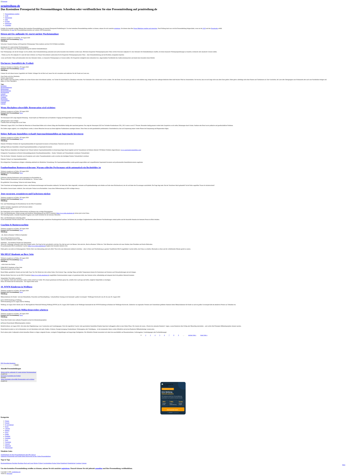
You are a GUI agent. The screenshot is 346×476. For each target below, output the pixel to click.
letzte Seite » (204, 335)
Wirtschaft (8, 446)
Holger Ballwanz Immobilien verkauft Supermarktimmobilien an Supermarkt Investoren (42, 134)
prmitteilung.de (10, 5)
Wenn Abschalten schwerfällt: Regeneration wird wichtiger (28, 107)
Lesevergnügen (5, 100)
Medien (7, 430)
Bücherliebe (4, 99)
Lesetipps (3, 97)
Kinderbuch (64, 463)
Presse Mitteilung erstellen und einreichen (145, 28)
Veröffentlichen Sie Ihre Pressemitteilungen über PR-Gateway (18, 454)
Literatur (21, 68)
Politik (7, 434)
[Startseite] (4, 1)
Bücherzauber (5, 89)
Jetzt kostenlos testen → (173, 410)
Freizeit (7, 423)
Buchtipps (3, 86)
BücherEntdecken (6, 91)
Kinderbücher (72, 463)
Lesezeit (3, 94)
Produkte (7, 436)
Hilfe (6, 19)
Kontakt (7, 21)
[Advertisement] (55, 349)
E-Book (40, 463)
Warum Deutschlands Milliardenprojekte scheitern (24, 310)
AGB (6, 16)
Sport (6, 440)
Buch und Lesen (28, 463)
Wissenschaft (8, 447)
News (21, 39)
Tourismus (8, 442)
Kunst (6, 426)
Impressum (8, 23)
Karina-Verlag (56, 463)
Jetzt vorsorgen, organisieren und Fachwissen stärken (25, 194)
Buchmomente (5, 92)
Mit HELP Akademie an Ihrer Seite (17, 254)
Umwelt (7, 444)
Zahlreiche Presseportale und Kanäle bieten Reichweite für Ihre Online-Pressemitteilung (26, 456)
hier (13, 30)
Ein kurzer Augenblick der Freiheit (17, 63)
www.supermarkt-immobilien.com (131, 150)
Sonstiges (7, 438)
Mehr (343, 465)
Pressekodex (214, 28)
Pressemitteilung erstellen (12, 14)
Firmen (7, 421)
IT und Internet (9, 425)
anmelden (98, 468)
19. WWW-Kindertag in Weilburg (16, 287)
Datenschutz (8, 17)
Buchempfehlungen (6, 87)
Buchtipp (14, 463)
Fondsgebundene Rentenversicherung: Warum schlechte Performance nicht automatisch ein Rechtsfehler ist (51, 167)
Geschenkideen (47, 463)
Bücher (36, 463)
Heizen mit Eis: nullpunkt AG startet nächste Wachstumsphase (30, 34)
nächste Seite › (192, 335)
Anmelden (8, 25)
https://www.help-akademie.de (65, 213)
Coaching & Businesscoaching (14, 225)
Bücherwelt (4, 95)
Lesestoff (3, 102)
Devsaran (9, 473)
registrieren (117, 28)
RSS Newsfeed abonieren (8, 363)
